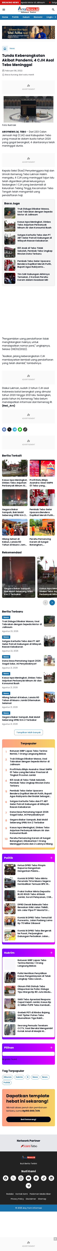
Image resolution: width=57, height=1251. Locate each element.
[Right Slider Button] (54, 17)
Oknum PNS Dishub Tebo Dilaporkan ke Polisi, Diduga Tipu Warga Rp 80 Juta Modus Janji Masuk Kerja (35, 989)
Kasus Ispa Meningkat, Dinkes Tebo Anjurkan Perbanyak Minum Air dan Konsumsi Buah (34, 225)
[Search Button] (53, 9)
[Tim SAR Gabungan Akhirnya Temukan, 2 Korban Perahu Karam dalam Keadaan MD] (9, 278)
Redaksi (10, 1194)
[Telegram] (15, 429)
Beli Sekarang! (28, 1119)
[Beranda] (5, 48)
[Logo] (28, 1158)
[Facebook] (4, 429)
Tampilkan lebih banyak (28, 732)
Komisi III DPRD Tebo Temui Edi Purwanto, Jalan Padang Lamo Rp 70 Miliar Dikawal (35, 920)
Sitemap (42, 1199)
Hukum (26, 17)
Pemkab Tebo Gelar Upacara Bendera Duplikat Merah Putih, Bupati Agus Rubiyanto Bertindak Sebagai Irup (34, 264)
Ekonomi (38, 17)
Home (5, 17)
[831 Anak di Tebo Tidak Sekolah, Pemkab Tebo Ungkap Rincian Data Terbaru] (9, 252)
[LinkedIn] (51, 1178)
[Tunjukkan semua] (51, 857)
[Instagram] (21, 1178)
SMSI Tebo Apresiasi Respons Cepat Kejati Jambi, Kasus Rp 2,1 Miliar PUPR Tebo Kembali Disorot (34, 1002)
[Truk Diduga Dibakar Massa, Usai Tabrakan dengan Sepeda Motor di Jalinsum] (9, 213)
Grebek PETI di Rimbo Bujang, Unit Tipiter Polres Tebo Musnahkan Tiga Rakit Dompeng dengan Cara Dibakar (34, 1015)
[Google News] (36, 1178)
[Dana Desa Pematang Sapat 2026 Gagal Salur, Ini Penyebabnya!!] (49, 660)
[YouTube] (28, 1178)
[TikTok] (43, 1178)
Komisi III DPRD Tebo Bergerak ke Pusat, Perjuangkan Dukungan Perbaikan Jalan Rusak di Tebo (34, 933)
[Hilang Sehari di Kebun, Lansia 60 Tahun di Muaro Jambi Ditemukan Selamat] (15, 527)
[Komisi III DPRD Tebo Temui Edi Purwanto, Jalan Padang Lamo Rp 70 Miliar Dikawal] (9, 921)
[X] (9, 429)
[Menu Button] (4, 9)
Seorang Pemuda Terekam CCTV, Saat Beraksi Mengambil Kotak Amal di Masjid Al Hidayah (35, 1028)
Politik (15, 17)
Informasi (37, 1208)
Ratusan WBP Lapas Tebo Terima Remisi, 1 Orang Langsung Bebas (28, 752)
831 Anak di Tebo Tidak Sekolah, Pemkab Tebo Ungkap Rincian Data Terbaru (34, 251)
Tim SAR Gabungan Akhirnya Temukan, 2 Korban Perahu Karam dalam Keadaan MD (33, 277)
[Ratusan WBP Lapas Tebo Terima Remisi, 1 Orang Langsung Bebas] (9, 964)
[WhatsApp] (20, 429)
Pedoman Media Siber (40, 1194)
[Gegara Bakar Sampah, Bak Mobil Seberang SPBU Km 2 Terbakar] (15, 497)
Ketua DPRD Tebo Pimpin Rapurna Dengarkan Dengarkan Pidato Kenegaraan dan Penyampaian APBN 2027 (32, 868)
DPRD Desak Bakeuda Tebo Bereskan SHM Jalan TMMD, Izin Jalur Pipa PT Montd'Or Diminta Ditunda (33, 907)
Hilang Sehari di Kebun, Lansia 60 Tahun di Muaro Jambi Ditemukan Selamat (14, 542)
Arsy (25, 1208)
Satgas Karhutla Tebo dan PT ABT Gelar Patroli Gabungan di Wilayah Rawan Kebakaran (34, 238)
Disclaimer (31, 1199)
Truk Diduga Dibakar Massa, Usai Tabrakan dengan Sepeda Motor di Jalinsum (34, 212)
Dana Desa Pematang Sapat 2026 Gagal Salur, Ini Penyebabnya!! (21, 662)
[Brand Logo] (28, 1146)
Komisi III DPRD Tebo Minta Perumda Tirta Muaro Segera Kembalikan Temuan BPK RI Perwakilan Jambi (34, 881)
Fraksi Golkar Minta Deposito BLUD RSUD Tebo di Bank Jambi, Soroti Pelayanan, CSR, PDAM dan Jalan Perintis (35, 894)
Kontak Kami (22, 1194)
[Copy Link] (25, 429)
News (6, 617)
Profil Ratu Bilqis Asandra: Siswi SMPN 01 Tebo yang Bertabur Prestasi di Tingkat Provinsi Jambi (41, 483)
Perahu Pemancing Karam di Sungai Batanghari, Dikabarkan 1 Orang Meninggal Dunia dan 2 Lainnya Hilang (41, 542)
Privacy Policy (17, 1199)
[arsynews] (28, 9)
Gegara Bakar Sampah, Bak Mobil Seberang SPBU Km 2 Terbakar (14, 512)
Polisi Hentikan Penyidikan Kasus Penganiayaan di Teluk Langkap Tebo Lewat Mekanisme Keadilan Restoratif (34, 976)
